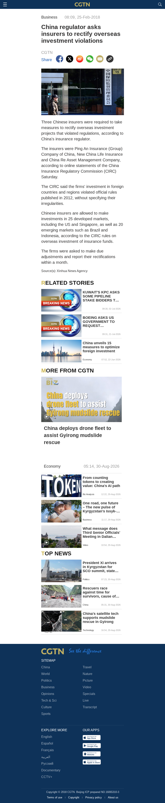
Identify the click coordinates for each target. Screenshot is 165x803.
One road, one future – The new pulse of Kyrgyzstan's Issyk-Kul (100, 507)
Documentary (50, 770)
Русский (47, 763)
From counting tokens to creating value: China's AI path (101, 482)
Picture (88, 680)
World (45, 674)
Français (47, 750)
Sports (46, 713)
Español (47, 743)
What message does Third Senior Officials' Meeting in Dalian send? (101, 533)
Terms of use (55, 797)
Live (86, 700)
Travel (87, 667)
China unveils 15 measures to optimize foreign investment (101, 347)
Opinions (47, 694)
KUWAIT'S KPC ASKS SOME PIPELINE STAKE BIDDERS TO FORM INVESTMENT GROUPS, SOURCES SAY (101, 296)
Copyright (74, 797)
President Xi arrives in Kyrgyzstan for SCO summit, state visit (100, 567)
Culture (46, 707)
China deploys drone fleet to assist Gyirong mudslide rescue (77, 435)
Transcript (90, 707)
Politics (46, 680)
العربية (45, 757)
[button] (46, 417)
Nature (87, 674)
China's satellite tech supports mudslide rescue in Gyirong (101, 618)
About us (113, 797)
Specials (89, 694)
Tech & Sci (49, 700)
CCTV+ (46, 777)
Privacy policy (94, 797)
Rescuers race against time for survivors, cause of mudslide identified (99, 592)
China (45, 667)
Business (48, 687)
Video (87, 687)
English (46, 736)
